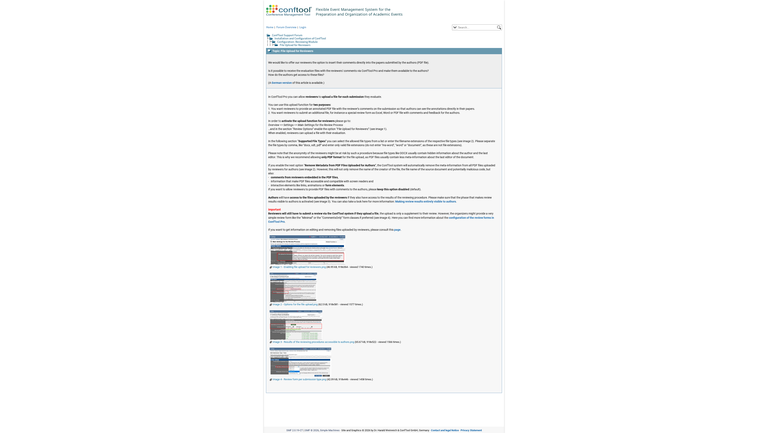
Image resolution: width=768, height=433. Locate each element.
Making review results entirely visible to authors (425, 201)
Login (302, 27)
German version (282, 83)
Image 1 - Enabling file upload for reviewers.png (299, 266)
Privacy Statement (471, 430)
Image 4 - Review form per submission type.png (299, 379)
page (397, 229)
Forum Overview (286, 27)
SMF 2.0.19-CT (294, 430)
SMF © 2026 (312, 430)
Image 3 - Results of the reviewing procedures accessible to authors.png (313, 341)
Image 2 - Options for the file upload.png (295, 304)
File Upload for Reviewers (295, 45)
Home (269, 27)
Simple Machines (330, 430)
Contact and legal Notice (445, 430)
